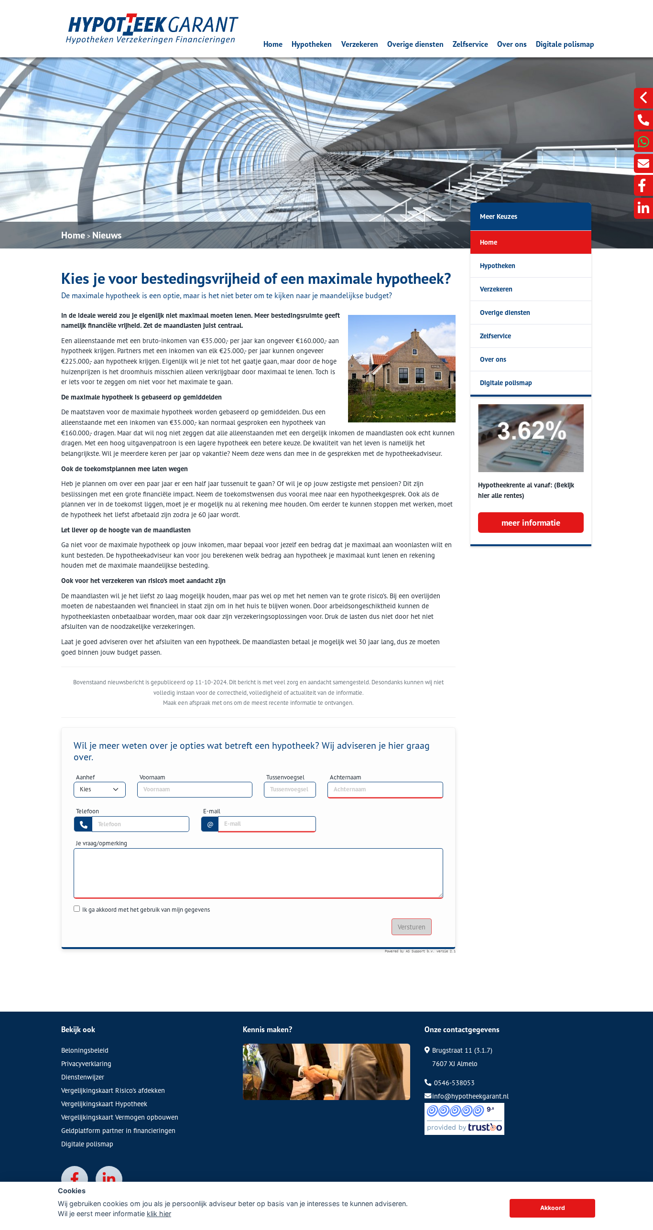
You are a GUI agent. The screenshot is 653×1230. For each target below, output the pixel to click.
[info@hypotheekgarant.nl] (643, 163)
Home (273, 44)
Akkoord (552, 1207)
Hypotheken (312, 44)
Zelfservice (470, 44)
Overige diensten (415, 44)
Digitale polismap (565, 44)
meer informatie (530, 522)
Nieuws (106, 235)
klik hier (159, 1213)
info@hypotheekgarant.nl (470, 1096)
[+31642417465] (643, 141)
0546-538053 (453, 1082)
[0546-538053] (643, 119)
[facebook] (643, 185)
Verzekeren (359, 44)
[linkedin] (643, 208)
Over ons (512, 44)
